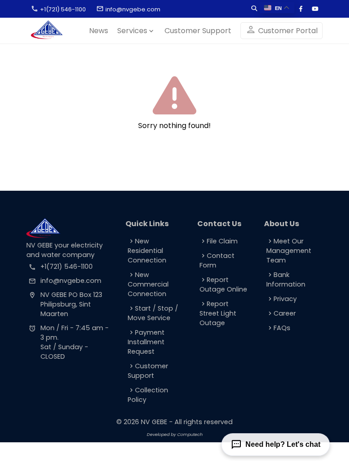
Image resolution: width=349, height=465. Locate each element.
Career (281, 313)
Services (136, 30)
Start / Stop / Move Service (153, 313)
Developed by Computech (175, 434)
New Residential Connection (147, 251)
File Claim (218, 241)
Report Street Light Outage (217, 313)
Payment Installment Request (146, 342)
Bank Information (285, 279)
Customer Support (198, 30)
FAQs (278, 327)
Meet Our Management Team (288, 251)
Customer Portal (281, 30)
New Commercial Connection (148, 284)
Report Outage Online (223, 284)
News (98, 30)
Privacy (281, 298)
